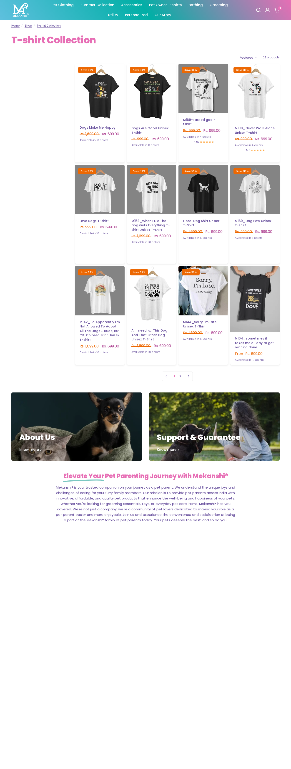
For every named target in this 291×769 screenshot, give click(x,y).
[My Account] (267, 10)
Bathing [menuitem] (196, 4)
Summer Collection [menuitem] (97, 4)
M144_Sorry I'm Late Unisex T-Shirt (199, 324)
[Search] (258, 10)
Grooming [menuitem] (219, 4)
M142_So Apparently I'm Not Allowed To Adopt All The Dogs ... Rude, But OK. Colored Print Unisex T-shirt (100, 331)
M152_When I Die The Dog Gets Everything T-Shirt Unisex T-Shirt (150, 225)
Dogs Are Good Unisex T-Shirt (149, 130)
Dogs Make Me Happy (97, 127)
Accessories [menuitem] (131, 4)
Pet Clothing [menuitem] (63, 4)
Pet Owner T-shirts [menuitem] (165, 4)
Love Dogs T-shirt (94, 221)
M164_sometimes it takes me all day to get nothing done (254, 343)
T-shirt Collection (49, 25)
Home (15, 25)
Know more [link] (29, 449)
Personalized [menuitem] (136, 14)
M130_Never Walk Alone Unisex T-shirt (255, 130)
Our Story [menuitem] (163, 14)
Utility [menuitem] (113, 14)
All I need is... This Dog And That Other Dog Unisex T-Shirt (149, 335)
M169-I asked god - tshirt (199, 122)
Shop (28, 25)
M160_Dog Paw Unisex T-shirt (253, 223)
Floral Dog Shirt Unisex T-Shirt (201, 223)
